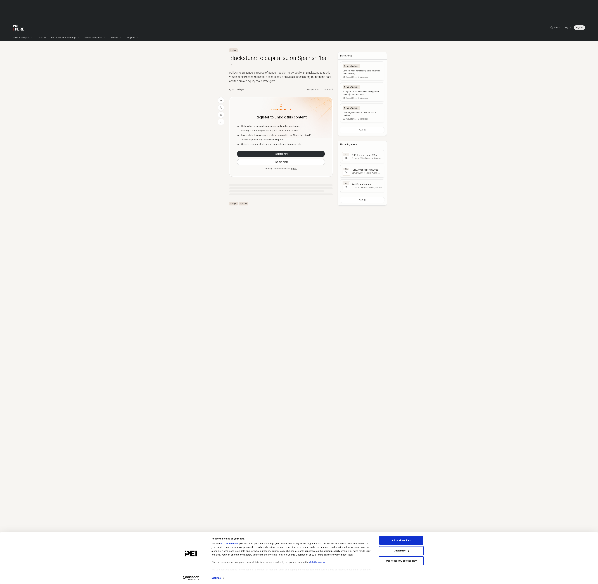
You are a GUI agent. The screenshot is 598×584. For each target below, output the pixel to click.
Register (579, 27)
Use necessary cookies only (401, 560)
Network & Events (93, 37)
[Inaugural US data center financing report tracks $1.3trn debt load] (362, 91)
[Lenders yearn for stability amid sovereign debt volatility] (362, 71)
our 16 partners (229, 543)
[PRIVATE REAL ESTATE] (18, 28)
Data (40, 37)
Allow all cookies (401, 540)
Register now (281, 153)
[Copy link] (221, 122)
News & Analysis (21, 37)
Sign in (568, 27)
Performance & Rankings (63, 37)
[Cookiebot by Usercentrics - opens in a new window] (190, 578)
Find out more (280, 161)
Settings (216, 578)
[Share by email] (221, 114)
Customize (400, 550)
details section (317, 562)
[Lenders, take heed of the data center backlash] (362, 113)
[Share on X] (221, 107)
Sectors (114, 37)
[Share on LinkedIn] (221, 100)
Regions (131, 37)
